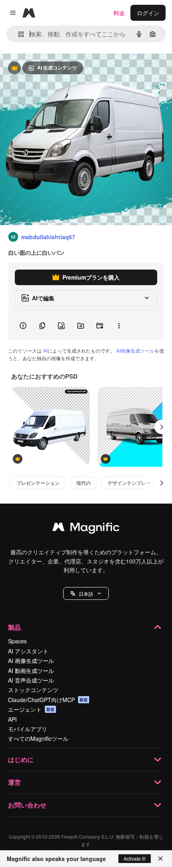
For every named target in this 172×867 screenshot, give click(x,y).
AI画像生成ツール (135, 350)
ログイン (148, 13)
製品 (14, 627)
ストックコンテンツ (33, 690)
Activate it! (135, 858)
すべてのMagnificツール (38, 738)
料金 (119, 13)
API (12, 719)
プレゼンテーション (38, 482)
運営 (14, 782)
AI (45, 350)
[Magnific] (86, 529)
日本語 (86, 593)
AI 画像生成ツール (31, 661)
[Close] (160, 858)
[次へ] (161, 427)
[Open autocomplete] (18, 34)
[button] (86, 593)
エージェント (31, 709)
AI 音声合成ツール (31, 680)
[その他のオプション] (119, 325)
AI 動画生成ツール (31, 671)
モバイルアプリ (27, 729)
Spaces (17, 641)
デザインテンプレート (132, 482)
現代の (83, 482)
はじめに (21, 759)
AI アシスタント (28, 651)
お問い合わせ (27, 804)
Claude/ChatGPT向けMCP (48, 700)
